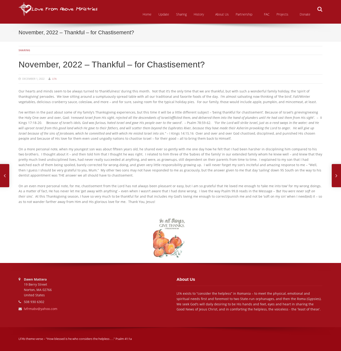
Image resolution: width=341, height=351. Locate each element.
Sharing (181, 14)
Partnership (244, 14)
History (199, 14)
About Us (222, 14)
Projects (282, 14)
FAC (267, 14)
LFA (54, 78)
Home (147, 14)
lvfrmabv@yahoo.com (40, 309)
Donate (305, 14)
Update (163, 14)
